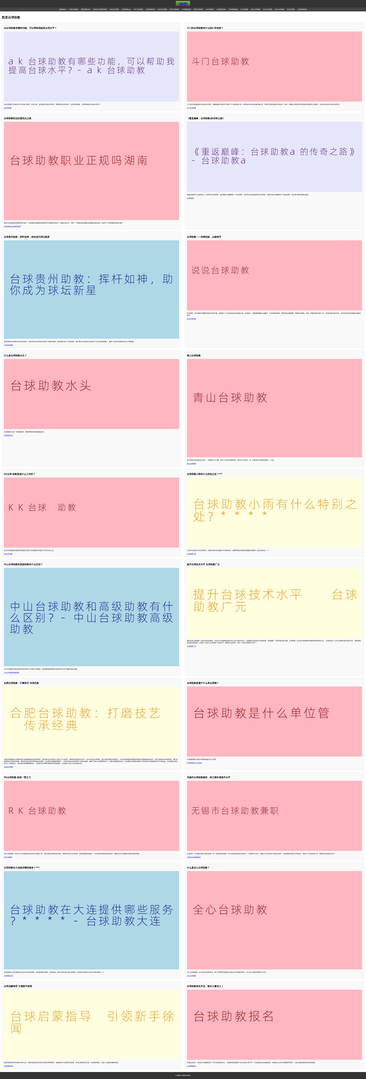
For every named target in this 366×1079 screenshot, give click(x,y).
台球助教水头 (8, 435)
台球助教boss (126, 9)
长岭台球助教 (114, 9)
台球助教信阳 (302, 9)
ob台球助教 (210, 9)
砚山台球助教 (255, 9)
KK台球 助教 (8, 554)
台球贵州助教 (8, 345)
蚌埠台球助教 (198, 9)
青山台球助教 (191, 463)
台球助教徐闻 (8, 1066)
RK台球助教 (8, 857)
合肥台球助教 (8, 767)
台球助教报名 (191, 1066)
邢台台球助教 (279, 9)
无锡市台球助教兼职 (194, 857)
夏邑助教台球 (85, 9)
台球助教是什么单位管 (194, 763)
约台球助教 (244, 9)
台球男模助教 (233, 9)
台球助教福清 (186, 9)
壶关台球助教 (162, 9)
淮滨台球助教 (174, 9)
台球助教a (190, 198)
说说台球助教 (191, 319)
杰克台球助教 (267, 9)
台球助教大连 (8, 976)
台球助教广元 (191, 646)
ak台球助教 (8, 108)
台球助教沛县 (150, 9)
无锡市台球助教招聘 (100, 9)
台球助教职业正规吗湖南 (12, 226)
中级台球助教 (73, 9)
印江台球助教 (138, 9)
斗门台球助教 (191, 108)
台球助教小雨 (191, 554)
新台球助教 (291, 9)
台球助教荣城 (221, 9)
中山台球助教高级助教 (11, 672)
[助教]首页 (62, 9)
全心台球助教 (191, 976)
